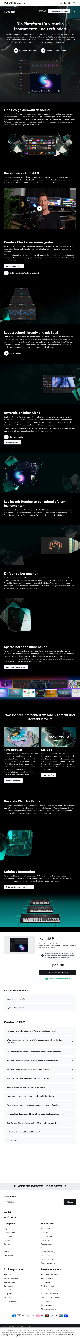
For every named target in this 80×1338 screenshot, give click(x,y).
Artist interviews (47, 1278)
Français (26, 1327)
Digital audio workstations (50, 1297)
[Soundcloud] (15, 1217)
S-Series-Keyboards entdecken (19, 887)
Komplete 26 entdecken (16, 667)
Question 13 (12, 1141)
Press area (7, 1248)
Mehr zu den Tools (13, 266)
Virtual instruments (11, 1278)
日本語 (10, 1327)
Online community (48, 1251)
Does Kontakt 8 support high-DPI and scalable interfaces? (31, 1096)
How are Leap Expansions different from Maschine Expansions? (33, 1114)
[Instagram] (8, 1217)
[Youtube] (12, 1217)
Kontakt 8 (9, 12)
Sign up (70, 1202)
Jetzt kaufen (49, 775)
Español (31, 1327)
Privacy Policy (16, 1336)
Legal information (10, 1255)
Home (6, 8)
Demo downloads (47, 1259)
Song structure (46, 1305)
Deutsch (15, 1327)
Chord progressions (48, 1309)
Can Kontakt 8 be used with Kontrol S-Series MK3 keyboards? (32, 1123)
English (6, 1327)
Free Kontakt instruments (50, 1274)
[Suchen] (61, 3)
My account (45, 1229)
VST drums (8, 1297)
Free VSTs (7, 1274)
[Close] (77, 1330)
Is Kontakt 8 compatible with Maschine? (23, 1132)
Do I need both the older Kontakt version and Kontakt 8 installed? (34, 1051)
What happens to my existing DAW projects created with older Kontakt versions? (36, 1041)
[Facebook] (5, 1217)
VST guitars (8, 1293)
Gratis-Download (13, 780)
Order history (46, 1232)
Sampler (12, 8)
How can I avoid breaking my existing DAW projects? (29, 1069)
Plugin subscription (11, 1301)
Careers (7, 1244)
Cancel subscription (48, 1248)
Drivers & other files (48, 1263)
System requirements (16, 999)
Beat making (45, 1282)
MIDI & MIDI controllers (49, 1293)
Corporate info (9, 1232)
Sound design (46, 1301)
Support (7, 1240)
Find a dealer (46, 1240)
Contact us (8, 1236)
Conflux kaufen (12, 442)
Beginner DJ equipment (49, 1290)
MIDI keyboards (9, 1282)
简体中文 (20, 1327)
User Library (45, 1255)
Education (7, 1251)
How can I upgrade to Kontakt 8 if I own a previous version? (31, 1031)
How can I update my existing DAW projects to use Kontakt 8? (32, 1060)
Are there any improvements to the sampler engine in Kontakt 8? (33, 1105)
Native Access (46, 1244)
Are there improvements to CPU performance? (26, 1087)
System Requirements (16, 1008)
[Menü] (74, 3)
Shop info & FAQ (47, 1236)
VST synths (8, 1290)
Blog (5, 1229)
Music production (47, 1286)
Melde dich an (53, 957)
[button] (26, 50)
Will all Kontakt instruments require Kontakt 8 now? (28, 1078)
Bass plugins (8, 1286)
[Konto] (65, 3)
